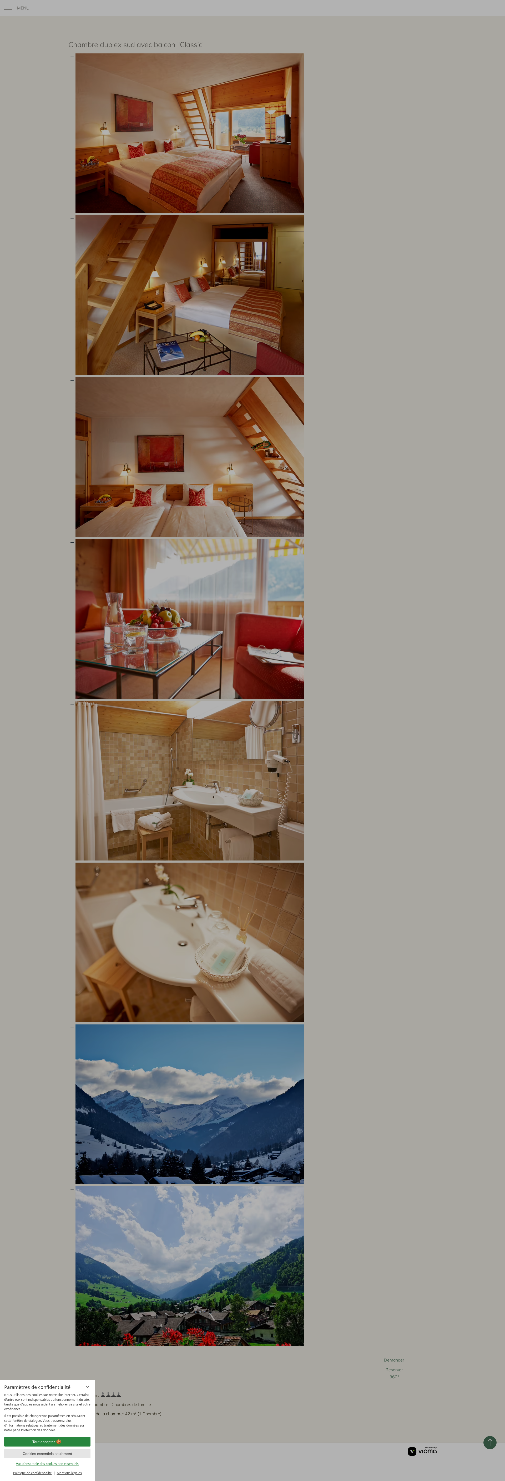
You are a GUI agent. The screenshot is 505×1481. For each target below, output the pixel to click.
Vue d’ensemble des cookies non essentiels (47, 1464)
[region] (47, 1413)
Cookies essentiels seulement (47, 1454)
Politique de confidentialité (32, 1473)
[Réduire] (87, 1387)
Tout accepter (43, 1442)
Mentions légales (69, 1473)
